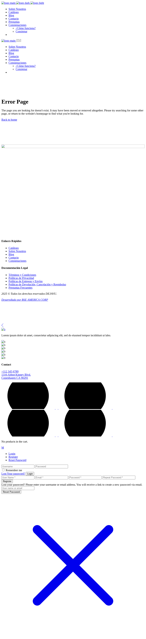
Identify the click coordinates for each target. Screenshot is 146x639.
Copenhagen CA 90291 (14, 377)
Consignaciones (17, 260)
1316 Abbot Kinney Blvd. (16, 374)
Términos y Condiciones (22, 274)
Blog (11, 254)
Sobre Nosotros (17, 251)
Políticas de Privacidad (21, 278)
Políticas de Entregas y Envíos (26, 281)
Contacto (14, 257)
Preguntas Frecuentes (20, 287)
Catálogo (14, 247)
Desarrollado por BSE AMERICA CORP (24, 299)
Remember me (14, 470)
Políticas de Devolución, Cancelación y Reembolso (37, 284)
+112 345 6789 (10, 371)
